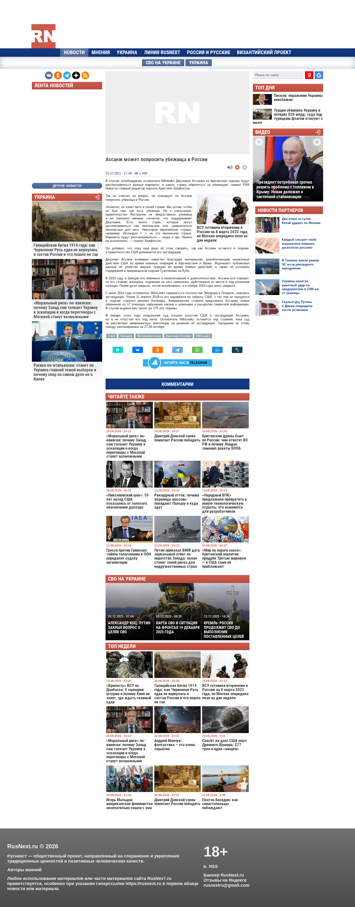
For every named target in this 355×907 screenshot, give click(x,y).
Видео (262, 132)
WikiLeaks (203, 336)
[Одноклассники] (158, 350)
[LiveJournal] (237, 350)
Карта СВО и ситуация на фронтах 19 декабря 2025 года (177, 624)
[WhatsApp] (197, 350)
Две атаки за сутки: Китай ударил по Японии (301, 220)
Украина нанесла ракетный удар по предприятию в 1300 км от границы (300, 287)
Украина (127, 52)
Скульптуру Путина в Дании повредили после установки (297, 306)
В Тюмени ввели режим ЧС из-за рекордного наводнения (300, 264)
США (111, 336)
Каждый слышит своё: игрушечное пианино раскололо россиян (299, 243)
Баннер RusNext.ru (224, 875)
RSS (211, 866)
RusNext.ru (22, 846)
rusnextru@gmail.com (226, 885)
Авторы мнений (24, 869)
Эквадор (126, 336)
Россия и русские (208, 52)
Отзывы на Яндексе (225, 880)
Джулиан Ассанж (178, 336)
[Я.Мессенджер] (118, 350)
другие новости (67, 186)
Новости (74, 52)
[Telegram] (177, 350)
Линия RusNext (162, 52)
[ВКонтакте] (138, 350)
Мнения (101, 52)
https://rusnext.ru (143, 883)
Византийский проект (264, 52)
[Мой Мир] (217, 350)
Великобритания (149, 336)
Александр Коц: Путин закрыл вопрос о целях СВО (129, 624)
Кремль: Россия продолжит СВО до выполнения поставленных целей (224, 626)
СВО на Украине (163, 62)
